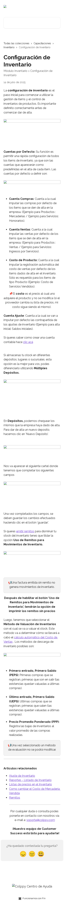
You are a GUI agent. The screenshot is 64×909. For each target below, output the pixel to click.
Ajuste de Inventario (22, 775)
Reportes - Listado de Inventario (30, 780)
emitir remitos (25, 531)
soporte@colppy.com (40, 820)
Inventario (9, 47)
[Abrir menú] (57, 6)
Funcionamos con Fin (34, 898)
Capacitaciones (42, 43)
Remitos (14, 797)
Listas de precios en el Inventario (30, 784)
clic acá (28, 342)
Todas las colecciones (16, 43)
